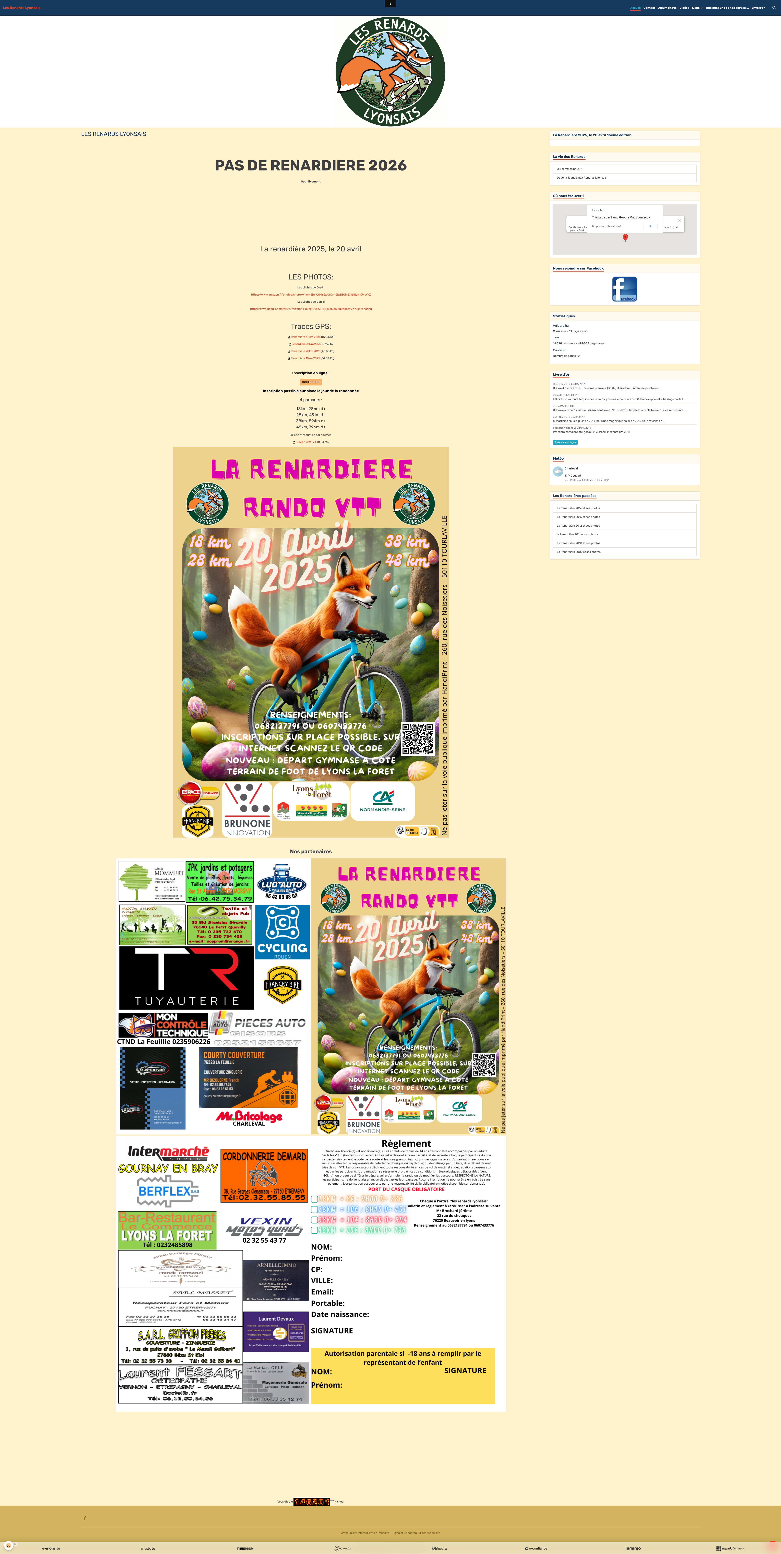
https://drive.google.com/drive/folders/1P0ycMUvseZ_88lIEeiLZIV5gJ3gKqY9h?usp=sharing (311, 309)
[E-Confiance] (536, 1548)
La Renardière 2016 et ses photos (578, 508)
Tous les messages (565, 442)
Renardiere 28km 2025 (305, 351)
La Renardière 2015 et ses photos (578, 517)
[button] (625, 238)
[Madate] (148, 1548)
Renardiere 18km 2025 (305, 358)
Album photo (667, 8)
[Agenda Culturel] (730, 1548)
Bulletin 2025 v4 (306, 442)
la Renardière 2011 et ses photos (578, 534)
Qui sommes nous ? (569, 169)
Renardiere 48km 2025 (306, 337)
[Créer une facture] (439, 1548)
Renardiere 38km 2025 (306, 344)
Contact (649, 8)
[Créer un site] (51, 1548)
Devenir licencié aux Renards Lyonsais (581, 177)
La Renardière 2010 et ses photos (578, 543)
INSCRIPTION (311, 382)
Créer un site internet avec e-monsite (365, 1533)
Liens (696, 8)
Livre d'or (758, 8)
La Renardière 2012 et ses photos (578, 525)
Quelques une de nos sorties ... (727, 8)
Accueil (635, 8)
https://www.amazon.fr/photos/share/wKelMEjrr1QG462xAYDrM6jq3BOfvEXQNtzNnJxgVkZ (311, 294)
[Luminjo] (633, 1548)
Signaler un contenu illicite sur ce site (416, 1533)
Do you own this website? (606, 226)
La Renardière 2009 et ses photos (579, 552)
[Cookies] (8, 1545)
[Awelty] (342, 1548)
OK (650, 226)
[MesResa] (245, 1548)
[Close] (679, 221)
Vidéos (684, 8)
